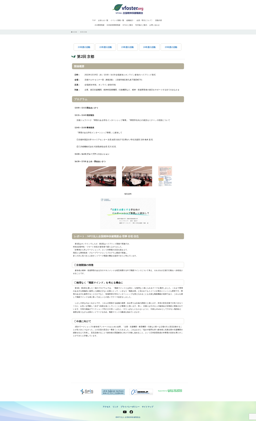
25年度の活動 (171, 47)
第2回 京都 (83, 32)
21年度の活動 (84, 47)
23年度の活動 (127, 47)
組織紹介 (129, 20)
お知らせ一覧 (103, 20)
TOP (94, 20)
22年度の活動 (105, 47)
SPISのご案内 (127, 25)
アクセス (106, 406)
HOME (75, 32)
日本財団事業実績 (113, 25)
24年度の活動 (149, 47)
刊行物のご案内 (141, 25)
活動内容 (158, 20)
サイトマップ (147, 406)
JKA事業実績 (99, 25)
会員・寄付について (144, 20)
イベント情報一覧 (117, 20)
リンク (115, 406)
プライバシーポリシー (130, 406)
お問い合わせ (154, 25)
